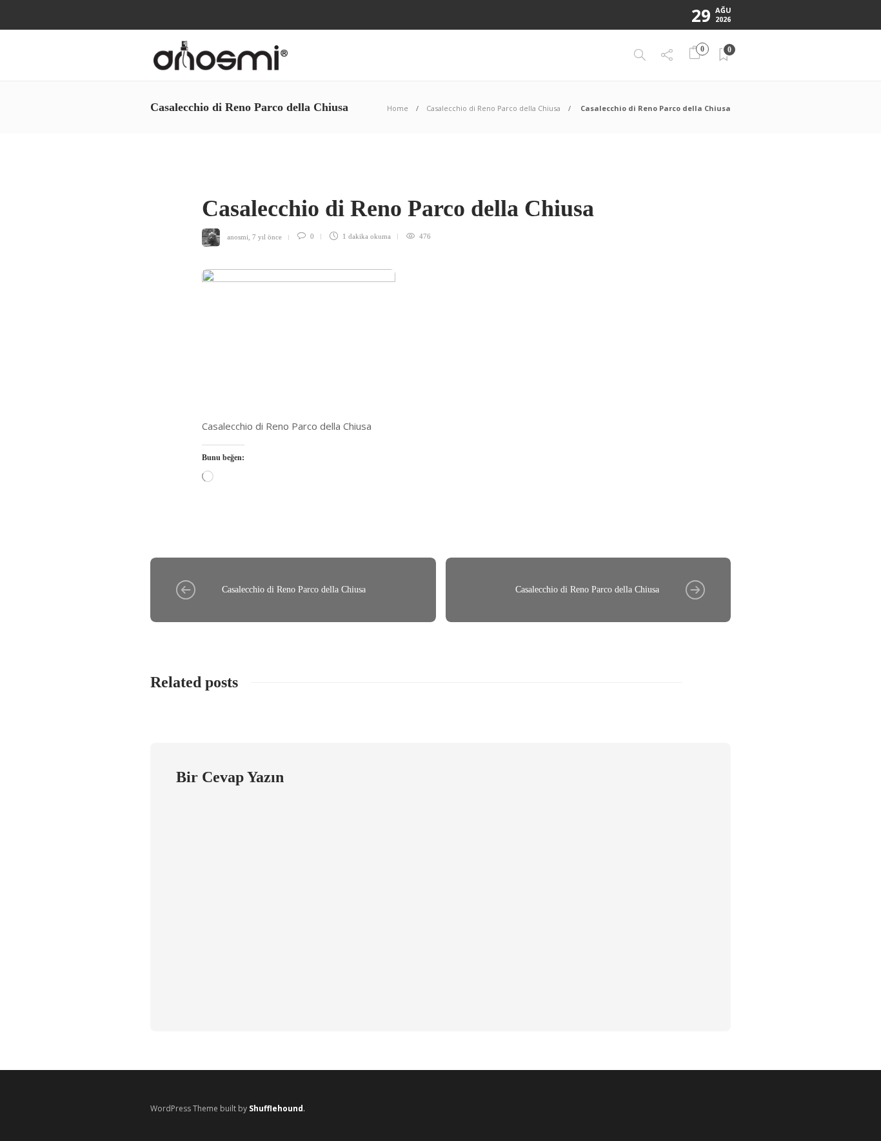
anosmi (237, 236)
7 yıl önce (267, 236)
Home (397, 108)
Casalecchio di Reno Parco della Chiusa (493, 108)
